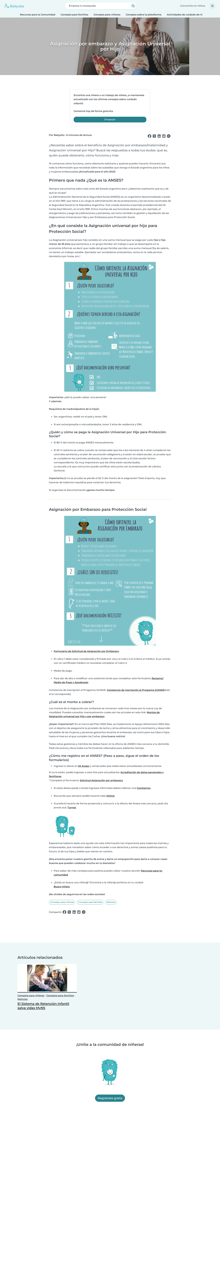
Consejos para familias (74, 14)
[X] (154, 136)
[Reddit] (163, 136)
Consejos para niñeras (107, 14)
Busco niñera (62, 886)
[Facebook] (149, 136)
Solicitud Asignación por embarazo (101, 780)
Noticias (111, 902)
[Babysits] (14, 5)
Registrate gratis (110, 1098)
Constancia (144, 788)
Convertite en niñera (192, 5)
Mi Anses (83, 766)
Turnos (71, 807)
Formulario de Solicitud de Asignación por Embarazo (86, 651)
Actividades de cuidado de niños (187, 14)
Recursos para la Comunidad (37, 14)
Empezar (110, 119)
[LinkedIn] (159, 136)
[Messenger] (168, 136)
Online (110, 795)
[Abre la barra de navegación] (212, 6)
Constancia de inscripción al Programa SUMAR (135, 690)
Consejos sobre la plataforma (143, 14)
